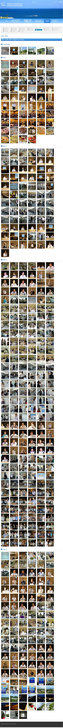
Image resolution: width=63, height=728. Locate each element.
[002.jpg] (14, 51)
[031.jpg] (50, 97)
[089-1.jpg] (41, 673)
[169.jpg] (5, 500)
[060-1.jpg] (50, 341)
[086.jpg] (14, 383)
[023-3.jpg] (41, 581)
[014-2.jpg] (14, 283)
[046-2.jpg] (32, 325)
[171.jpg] (23, 500)
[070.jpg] (23, 244)
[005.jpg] (41, 51)
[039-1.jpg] (14, 203)
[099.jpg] (23, 400)
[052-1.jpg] (23, 219)
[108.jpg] (50, 408)
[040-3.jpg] (32, 606)
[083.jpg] (41, 375)
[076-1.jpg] (32, 656)
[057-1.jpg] (14, 228)
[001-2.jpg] (5, 152)
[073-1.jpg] (5, 366)
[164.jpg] (14, 492)
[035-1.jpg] (32, 194)
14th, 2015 (22, 29)
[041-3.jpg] (41, 606)
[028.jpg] (23, 97)
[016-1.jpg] (32, 169)
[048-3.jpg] (50, 614)
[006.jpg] (50, 51)
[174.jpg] (50, 500)
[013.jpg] (50, 72)
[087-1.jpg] (23, 673)
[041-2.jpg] (41, 316)
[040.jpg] (23, 114)
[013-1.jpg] (5, 169)
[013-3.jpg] (5, 572)
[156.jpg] (50, 475)
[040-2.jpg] (32, 316)
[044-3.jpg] (14, 614)
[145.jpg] (5, 467)
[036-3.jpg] (50, 597)
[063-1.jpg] (23, 350)
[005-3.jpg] (41, 266)
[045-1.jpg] (14, 211)
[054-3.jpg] (50, 623)
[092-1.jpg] (14, 681)
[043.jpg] (50, 114)
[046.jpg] (23, 122)
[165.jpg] (23, 492)
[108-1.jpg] (50, 698)
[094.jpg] (32, 392)
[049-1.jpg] (50, 211)
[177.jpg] (23, 509)
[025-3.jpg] (5, 589)
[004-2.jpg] (32, 266)
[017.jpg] (32, 80)
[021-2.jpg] (23, 291)
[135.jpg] (23, 450)
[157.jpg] (5, 484)
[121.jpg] (5, 433)
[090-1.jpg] (50, 673)
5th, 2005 (21, 31)
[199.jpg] (5, 542)
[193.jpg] (5, 534)
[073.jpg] (50, 244)
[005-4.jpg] (41, 556)
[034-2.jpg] (32, 308)
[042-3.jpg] (50, 606)
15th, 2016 (14, 29)
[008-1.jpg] (14, 161)
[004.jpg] (32, 51)
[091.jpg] (5, 392)
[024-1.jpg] (50, 177)
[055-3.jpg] (5, 631)
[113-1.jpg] (41, 706)
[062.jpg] (5, 236)
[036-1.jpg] (41, 194)
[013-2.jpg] (5, 283)
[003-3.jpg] (23, 266)
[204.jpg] (50, 542)
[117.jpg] (23, 425)
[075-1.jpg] (23, 656)
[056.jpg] (5, 139)
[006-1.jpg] (41, 64)
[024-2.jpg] (50, 291)
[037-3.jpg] (5, 606)
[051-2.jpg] (23, 333)
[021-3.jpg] (23, 581)
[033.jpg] (14, 106)
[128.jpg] (14, 442)
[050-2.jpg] (14, 333)
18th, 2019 (47, 28)
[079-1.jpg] (5, 664)
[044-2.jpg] (14, 325)
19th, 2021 (39, 28)
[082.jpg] (32, 375)
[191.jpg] (41, 526)
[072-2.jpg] (50, 648)
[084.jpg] (50, 375)
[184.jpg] (32, 517)
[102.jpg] (50, 400)
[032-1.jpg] (14, 308)
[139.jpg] (5, 459)
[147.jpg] (23, 467)
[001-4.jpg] (5, 556)
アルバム (47, 21)
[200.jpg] (14, 542)
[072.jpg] (41, 244)
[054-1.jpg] (41, 219)
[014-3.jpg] (14, 572)
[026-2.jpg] (14, 299)
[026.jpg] (5, 97)
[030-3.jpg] (50, 589)
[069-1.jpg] (23, 358)
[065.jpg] (32, 236)
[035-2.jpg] (41, 308)
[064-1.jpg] (32, 350)
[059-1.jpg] (32, 228)
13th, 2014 (31, 29)
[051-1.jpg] (14, 219)
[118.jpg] (32, 425)
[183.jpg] (23, 517)
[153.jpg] (23, 475)
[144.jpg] (50, 459)
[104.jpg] (14, 408)
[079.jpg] (5, 375)
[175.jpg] (5, 509)
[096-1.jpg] (50, 681)
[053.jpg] (32, 131)
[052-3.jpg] (32, 623)
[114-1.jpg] (50, 706)
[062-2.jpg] (14, 639)
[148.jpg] (32, 467)
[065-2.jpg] (41, 639)
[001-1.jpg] (5, 64)
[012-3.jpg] (50, 564)
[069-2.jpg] (23, 648)
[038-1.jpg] (5, 203)
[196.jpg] (32, 534)
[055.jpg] (50, 131)
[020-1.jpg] (14, 177)
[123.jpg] (23, 433)
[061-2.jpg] (5, 639)
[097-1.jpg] (5, 690)
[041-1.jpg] (32, 203)
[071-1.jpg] (41, 358)
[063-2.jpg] (23, 639)
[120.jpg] (50, 425)
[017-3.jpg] (41, 572)
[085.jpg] (5, 383)
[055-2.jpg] (5, 341)
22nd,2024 (14, 28)
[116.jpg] (14, 425)
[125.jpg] (41, 433)
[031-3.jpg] (5, 597)
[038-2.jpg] (14, 316)
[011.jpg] (32, 72)
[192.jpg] (50, 526)
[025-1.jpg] (5, 186)
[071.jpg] (32, 244)
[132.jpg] (50, 442)
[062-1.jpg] (14, 350)
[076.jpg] (32, 366)
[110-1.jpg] (14, 706)
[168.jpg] (50, 492)
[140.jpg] (14, 459)
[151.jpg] (5, 475)
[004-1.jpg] (32, 152)
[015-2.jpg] (23, 283)
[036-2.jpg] (50, 308)
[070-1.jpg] (32, 358)
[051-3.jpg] (23, 623)
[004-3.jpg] (32, 556)
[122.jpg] (14, 433)
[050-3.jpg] (14, 623)
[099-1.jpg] (23, 690)
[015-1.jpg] (23, 169)
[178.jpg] (32, 509)
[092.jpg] (14, 392)
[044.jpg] (5, 122)
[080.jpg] (14, 375)
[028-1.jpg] (32, 186)
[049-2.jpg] (5, 333)
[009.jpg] (14, 72)
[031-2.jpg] (5, 308)
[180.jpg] (50, 509)
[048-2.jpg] (50, 325)
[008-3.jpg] (14, 564)
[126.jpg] (50, 433)
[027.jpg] (14, 97)
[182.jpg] (14, 517)
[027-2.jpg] (23, 299)
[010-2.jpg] (32, 274)
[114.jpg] (50, 417)
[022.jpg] (23, 89)
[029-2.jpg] (41, 299)
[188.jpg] (14, 526)
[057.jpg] (14, 139)
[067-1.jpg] (5, 358)
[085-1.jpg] (5, 673)
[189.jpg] (23, 526)
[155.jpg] (41, 475)
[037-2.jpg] (5, 316)
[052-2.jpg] (32, 333)
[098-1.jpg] (14, 690)
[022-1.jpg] (32, 177)
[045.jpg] (14, 122)
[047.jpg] (32, 122)
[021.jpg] (14, 89)
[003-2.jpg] (23, 152)
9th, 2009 (6, 31)
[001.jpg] (5, 51)
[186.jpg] (50, 517)
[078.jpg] (50, 366)
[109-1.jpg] (5, 706)
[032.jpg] (5, 106)
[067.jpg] (50, 236)
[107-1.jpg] (41, 698)
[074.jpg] (5, 253)
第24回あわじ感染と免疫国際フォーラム (28, 20)
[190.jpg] (32, 526)
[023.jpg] (32, 89)
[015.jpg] (14, 80)
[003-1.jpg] (23, 64)
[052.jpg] (23, 131)
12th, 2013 (39, 29)
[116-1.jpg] (14, 715)
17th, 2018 (55, 28)
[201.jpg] (23, 542)
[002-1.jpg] (14, 64)
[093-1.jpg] (23, 681)
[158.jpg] (14, 484)
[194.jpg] (14, 534)
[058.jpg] (23, 139)
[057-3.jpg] (23, 631)
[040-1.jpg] (23, 203)
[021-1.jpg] (23, 177)
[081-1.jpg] (23, 664)
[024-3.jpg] (50, 581)
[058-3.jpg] (32, 631)
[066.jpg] (41, 236)
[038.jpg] (5, 114)
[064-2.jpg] (32, 639)
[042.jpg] (41, 114)
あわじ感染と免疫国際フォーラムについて (16, 20)
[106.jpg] (32, 408)
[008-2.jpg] (14, 274)
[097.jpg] (5, 400)
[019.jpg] (50, 80)
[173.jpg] (41, 500)
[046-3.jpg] (32, 614)
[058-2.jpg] (32, 341)
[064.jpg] (23, 236)
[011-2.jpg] (41, 274)
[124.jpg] (32, 433)
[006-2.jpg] (50, 152)
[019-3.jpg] (5, 581)
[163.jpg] (5, 492)
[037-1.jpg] (50, 194)
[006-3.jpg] (50, 266)
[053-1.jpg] (32, 219)
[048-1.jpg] (41, 211)
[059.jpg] (32, 139)
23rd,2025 (6, 28)
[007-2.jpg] (5, 274)
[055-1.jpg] (50, 219)
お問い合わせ (55, 21)
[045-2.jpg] (23, 325)
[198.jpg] (50, 534)
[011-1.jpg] (41, 161)
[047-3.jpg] (41, 614)
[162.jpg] (50, 484)
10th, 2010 (55, 29)
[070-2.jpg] (32, 648)
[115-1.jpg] (5, 715)
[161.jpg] (41, 484)
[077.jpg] (41, 366)
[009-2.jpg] (23, 274)
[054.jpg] (41, 131)
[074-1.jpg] (14, 366)
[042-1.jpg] (41, 203)
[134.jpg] (14, 450)
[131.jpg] (41, 442)
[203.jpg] (41, 542)
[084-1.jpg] (50, 664)
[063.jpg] (14, 236)
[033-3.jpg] (23, 597)
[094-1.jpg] (32, 681)
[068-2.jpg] (14, 648)
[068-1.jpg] (14, 358)
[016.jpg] (23, 80)
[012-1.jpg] (50, 161)
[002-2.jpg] (14, 152)
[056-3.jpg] (14, 631)
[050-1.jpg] (5, 219)
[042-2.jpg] (50, 316)
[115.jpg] (5, 425)
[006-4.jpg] (50, 556)
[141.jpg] (23, 459)
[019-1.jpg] (5, 177)
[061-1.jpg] (5, 350)
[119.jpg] (41, 425)
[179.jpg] (41, 509)
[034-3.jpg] (32, 597)
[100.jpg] (32, 400)
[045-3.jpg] (23, 614)
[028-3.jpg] (32, 589)
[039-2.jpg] (23, 316)
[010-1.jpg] (32, 161)
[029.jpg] (32, 97)
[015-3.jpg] (23, 572)
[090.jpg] (50, 383)
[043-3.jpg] (5, 614)
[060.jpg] (41, 228)
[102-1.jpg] (50, 690)
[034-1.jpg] (23, 194)
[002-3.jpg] (14, 266)
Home (6, 20)
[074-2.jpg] (14, 656)
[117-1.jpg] (23, 715)
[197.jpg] (41, 534)
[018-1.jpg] (50, 169)
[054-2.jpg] (50, 333)
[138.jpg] (50, 450)
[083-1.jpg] (41, 664)
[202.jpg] (32, 542)
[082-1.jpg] (32, 664)
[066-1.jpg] (50, 350)
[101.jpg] (41, 400)
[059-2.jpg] (41, 341)
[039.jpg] (14, 114)
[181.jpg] (5, 517)
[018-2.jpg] (50, 283)
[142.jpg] (32, 459)
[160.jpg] (32, 484)
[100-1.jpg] (32, 690)
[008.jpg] (5, 72)
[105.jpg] (23, 408)
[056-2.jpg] (14, 341)
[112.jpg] (32, 417)
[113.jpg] (41, 417)
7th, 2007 (13, 31)
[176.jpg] (14, 509)
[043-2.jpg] (5, 325)
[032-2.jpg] (14, 597)
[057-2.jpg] (23, 341)
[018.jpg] (41, 80)
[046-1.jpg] (23, 211)
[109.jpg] (5, 417)
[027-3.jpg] (23, 589)
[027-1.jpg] (23, 186)
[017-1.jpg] (41, 169)
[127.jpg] (5, 442)
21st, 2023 (22, 28)
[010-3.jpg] (32, 564)
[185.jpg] (41, 517)
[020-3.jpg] (14, 581)
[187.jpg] (5, 526)
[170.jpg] (14, 500)
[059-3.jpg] (41, 631)
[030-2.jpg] (50, 299)
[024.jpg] (41, 89)
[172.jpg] (32, 500)
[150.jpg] (50, 467)
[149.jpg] (41, 467)
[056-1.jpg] (5, 228)
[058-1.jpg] (23, 228)
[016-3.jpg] (32, 572)
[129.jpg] (23, 442)
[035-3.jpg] (41, 597)
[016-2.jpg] (32, 283)
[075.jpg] (23, 366)
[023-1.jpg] (41, 177)
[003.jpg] (23, 51)
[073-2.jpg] (5, 656)
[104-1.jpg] (14, 698)
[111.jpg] (23, 417)
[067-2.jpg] (5, 648)
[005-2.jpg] (41, 152)
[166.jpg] (32, 492)
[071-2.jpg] (41, 648)
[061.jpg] (50, 228)
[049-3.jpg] (5, 623)
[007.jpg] (50, 64)
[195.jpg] (23, 534)
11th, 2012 (47, 29)
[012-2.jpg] (50, 274)
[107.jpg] (41, 408)
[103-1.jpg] (5, 698)
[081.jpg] (23, 375)
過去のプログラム (38, 21)
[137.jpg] (41, 450)
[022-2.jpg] (32, 291)
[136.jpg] (32, 450)
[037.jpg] (50, 106)
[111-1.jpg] (23, 706)
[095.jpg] (41, 392)
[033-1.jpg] (14, 194)
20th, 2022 (30, 28)
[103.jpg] (5, 408)
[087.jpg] (23, 383)
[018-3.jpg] (50, 572)
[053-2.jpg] (41, 333)
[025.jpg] (50, 89)
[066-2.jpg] (50, 639)
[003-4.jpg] (23, 556)
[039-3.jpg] (23, 606)
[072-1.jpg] (50, 358)
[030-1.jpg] (50, 186)
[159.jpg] (23, 484)
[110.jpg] (14, 417)
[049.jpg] (50, 122)
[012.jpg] (41, 72)
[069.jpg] (14, 244)
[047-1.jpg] (32, 211)
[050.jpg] (5, 131)
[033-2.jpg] (23, 308)
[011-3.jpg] (41, 564)
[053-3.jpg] (41, 623)
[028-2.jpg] (32, 299)
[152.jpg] (14, 475)
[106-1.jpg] (32, 698)
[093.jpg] (23, 392)
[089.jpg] (41, 383)
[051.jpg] (14, 131)
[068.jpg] (5, 244)
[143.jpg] (41, 459)
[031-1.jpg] (5, 194)
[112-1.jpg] (32, 706)
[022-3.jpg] (32, 581)
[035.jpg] (32, 106)
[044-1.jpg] (5, 211)
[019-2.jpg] (5, 291)
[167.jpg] (41, 492)
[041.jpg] (32, 114)
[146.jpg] (14, 467)
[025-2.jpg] (5, 299)
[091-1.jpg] (5, 681)
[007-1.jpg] (5, 161)
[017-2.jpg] (41, 283)
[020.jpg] (5, 89)
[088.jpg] (32, 383)
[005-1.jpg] (32, 64)
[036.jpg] (41, 106)
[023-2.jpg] (41, 291)
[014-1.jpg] (14, 169)
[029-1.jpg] (41, 186)
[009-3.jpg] (23, 564)
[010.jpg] (23, 72)
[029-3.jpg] (41, 589)
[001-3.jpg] (5, 266)
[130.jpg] (32, 442)
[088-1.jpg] (32, 673)
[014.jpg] (5, 80)
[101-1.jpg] (41, 690)
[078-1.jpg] (50, 656)
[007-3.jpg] (5, 564)
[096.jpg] (50, 392)
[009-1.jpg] (23, 161)
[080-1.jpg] (14, 664)
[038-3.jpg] (14, 606)
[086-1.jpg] (14, 673)
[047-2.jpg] (41, 325)
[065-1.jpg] (41, 350)
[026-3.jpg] (14, 589)
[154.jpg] (32, 475)
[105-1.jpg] (23, 698)
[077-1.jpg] (41, 656)
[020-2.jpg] (14, 291)
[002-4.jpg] (14, 556)
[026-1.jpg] (14, 186)
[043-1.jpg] (50, 203)
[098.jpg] (14, 400)
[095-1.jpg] (41, 681)
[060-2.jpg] (50, 631)
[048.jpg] (41, 122)
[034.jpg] (23, 106)
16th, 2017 (6, 29)
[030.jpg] (41, 97)
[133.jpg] (5, 450)
